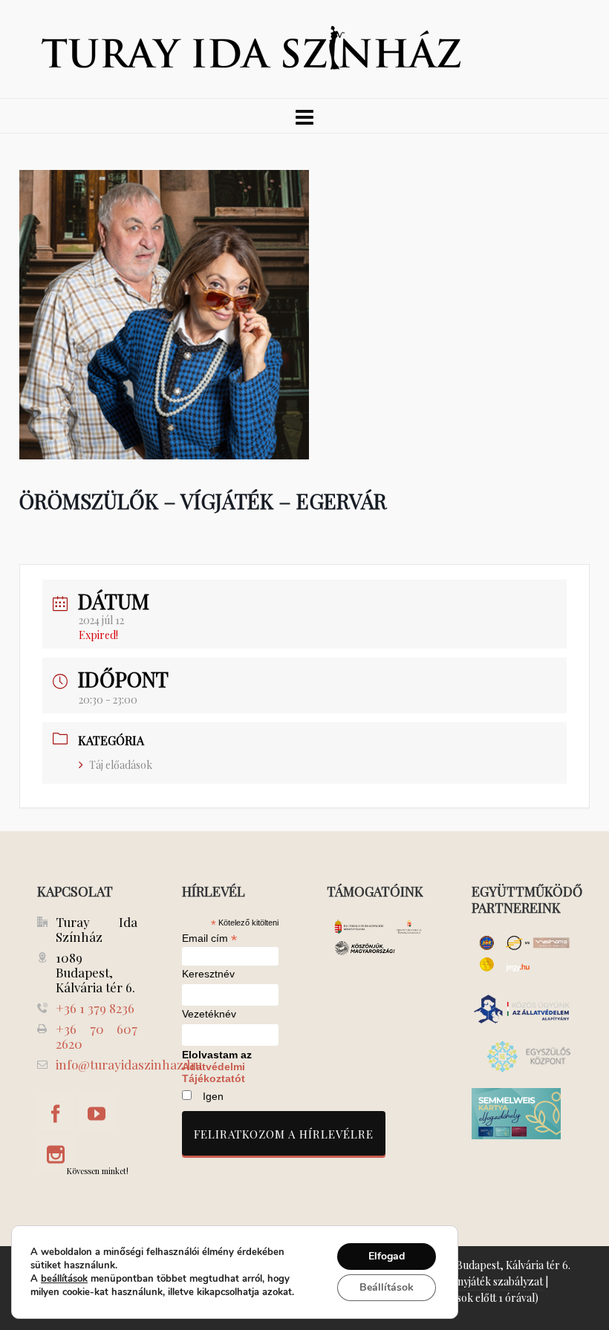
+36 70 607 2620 (96, 1036)
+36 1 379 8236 (95, 1008)
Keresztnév (208, 974)
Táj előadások (120, 765)
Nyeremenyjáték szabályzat (478, 1281)
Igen (213, 1096)
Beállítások (386, 1287)
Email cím (209, 938)
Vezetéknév (209, 1014)
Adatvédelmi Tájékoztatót (213, 1072)
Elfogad (386, 1256)
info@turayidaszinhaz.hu (129, 1064)
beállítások (64, 1278)
